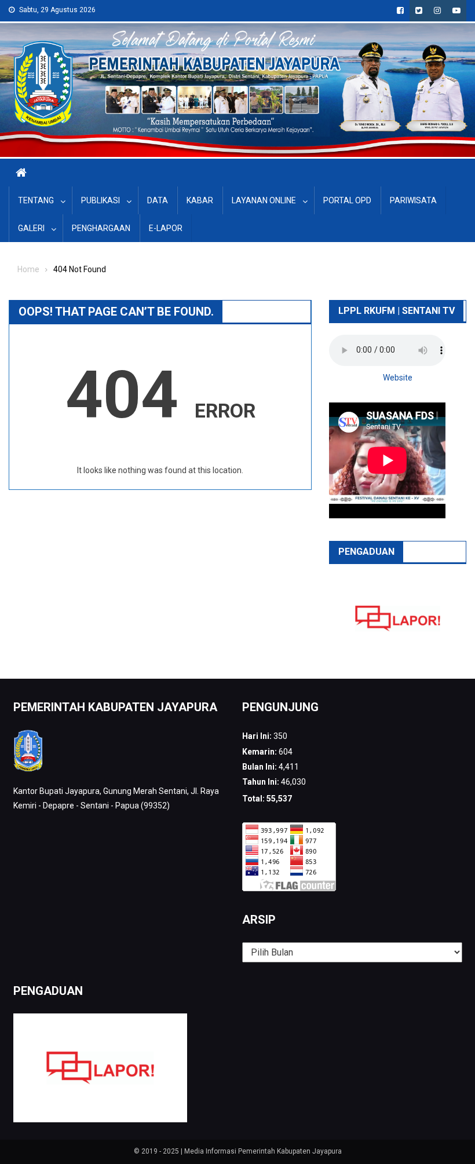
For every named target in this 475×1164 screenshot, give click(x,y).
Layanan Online (264, 200)
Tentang (36, 200)
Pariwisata (413, 200)
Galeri (31, 228)
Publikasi (100, 200)
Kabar (200, 200)
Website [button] (397, 377)
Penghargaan (101, 228)
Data (157, 200)
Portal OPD (347, 200)
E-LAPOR (165, 228)
